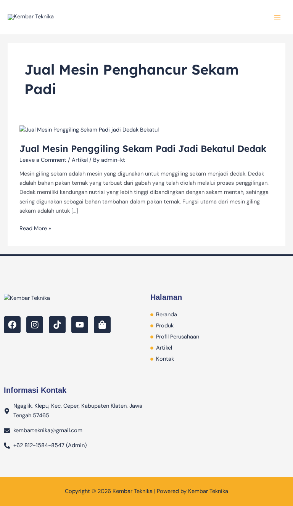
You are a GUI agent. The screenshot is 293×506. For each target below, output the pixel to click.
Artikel (80, 160)
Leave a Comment (42, 160)
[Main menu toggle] (277, 17)
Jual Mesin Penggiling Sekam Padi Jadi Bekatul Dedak (142, 148)
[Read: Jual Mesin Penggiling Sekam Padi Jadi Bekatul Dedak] (89, 129)
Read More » (35, 228)
